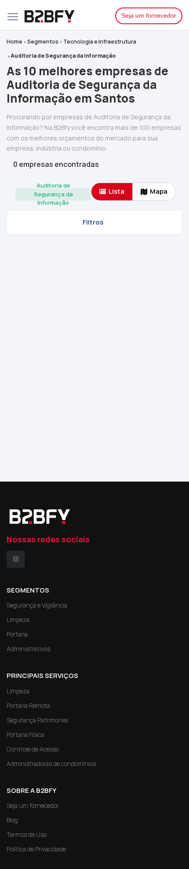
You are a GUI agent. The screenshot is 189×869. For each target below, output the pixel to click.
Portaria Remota (28, 705)
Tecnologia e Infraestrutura (99, 41)
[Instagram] (16, 559)
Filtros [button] (93, 222)
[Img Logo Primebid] (63, 15)
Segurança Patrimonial (37, 720)
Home (14, 41)
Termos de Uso (27, 834)
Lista (116, 191)
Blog (12, 820)
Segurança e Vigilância (37, 605)
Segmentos (42, 41)
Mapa (158, 191)
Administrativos (28, 648)
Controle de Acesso (33, 749)
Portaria (17, 634)
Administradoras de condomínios (51, 763)
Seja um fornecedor (148, 15)
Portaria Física (25, 734)
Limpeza (18, 619)
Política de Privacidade (36, 849)
